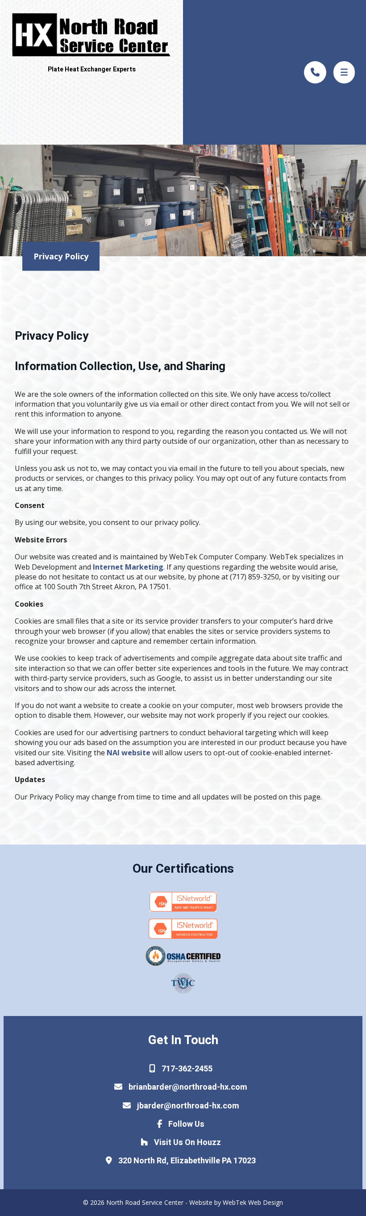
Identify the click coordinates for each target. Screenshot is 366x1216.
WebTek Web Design (253, 1202)
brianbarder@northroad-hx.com (187, 1087)
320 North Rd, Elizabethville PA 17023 (186, 1161)
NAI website (128, 753)
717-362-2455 (186, 1069)
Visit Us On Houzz (186, 1143)
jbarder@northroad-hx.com (187, 1106)
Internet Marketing (128, 567)
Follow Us (185, 1124)
